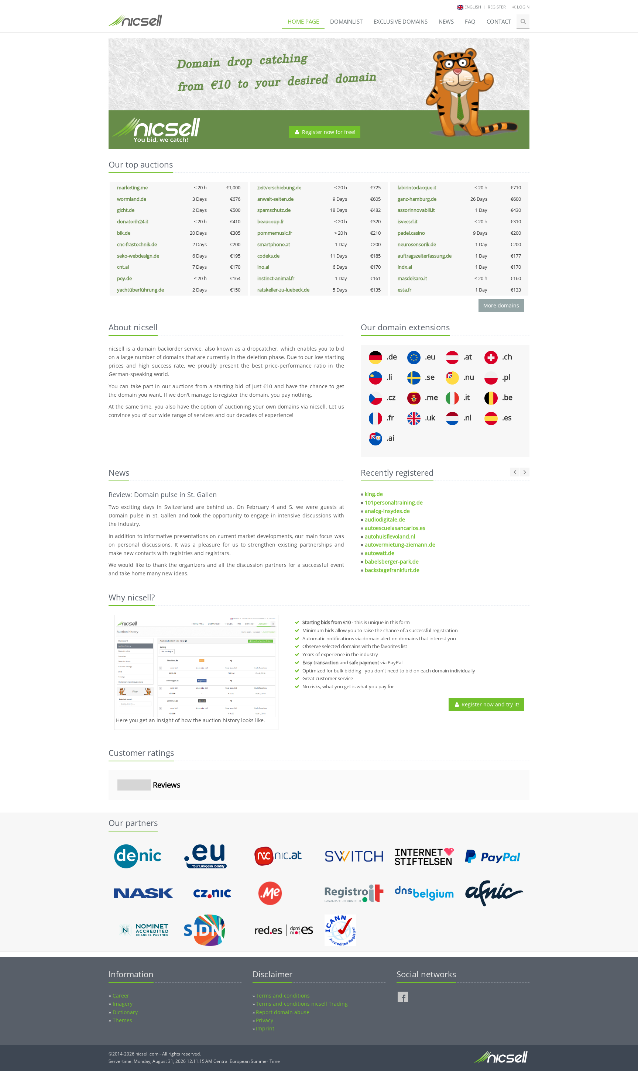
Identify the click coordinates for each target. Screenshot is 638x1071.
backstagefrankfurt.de (392, 570)
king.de (374, 493)
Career (121, 995)
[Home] (135, 23)
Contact (499, 21)
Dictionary (125, 1012)
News (446, 21)
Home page (303, 21)
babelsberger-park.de (392, 561)
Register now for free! (328, 131)
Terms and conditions (283, 995)
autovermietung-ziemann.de (400, 544)
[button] (108, 807)
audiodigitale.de (385, 519)
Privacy (264, 1020)
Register (497, 7)
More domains (501, 305)
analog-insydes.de (387, 510)
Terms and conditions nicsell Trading (302, 1003)
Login (522, 7)
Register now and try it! (489, 704)
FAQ (470, 21)
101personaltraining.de (394, 502)
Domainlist (346, 21)
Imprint (265, 1028)
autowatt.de (379, 553)
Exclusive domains (401, 21)
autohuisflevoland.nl (390, 536)
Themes (122, 1020)
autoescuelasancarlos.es (395, 527)
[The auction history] (196, 667)
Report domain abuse (282, 1012)
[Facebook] (403, 997)
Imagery (123, 1003)
